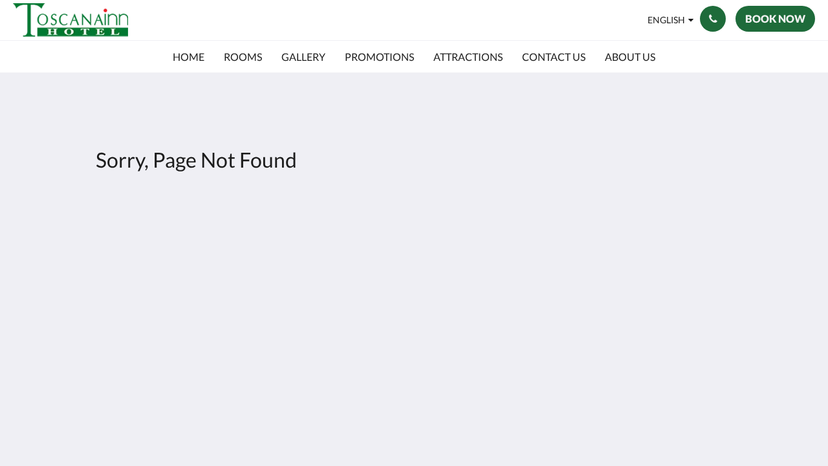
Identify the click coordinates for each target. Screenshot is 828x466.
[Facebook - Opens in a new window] (697, 246)
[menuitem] (188, 57)
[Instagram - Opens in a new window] (732, 246)
